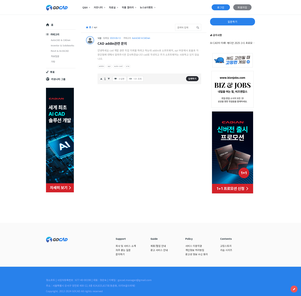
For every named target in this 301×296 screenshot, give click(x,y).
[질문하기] (294, 289)
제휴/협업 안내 (158, 246)
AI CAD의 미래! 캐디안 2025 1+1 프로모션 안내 (232, 43)
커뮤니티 (98, 7)
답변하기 (192, 78)
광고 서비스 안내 (159, 250)
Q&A (85, 7)
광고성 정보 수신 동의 (196, 254)
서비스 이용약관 (193, 246)
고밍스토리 (225, 246)
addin (101, 66)
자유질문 (55, 56)
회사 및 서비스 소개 (126, 246)
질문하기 (232, 21)
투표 (52, 72)
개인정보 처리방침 (194, 250)
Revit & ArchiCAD (60, 50)
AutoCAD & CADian (141, 38)
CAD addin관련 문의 (112, 43)
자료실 (112, 7)
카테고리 (54, 34)
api (109, 66)
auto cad (118, 66)
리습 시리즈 (226, 250)
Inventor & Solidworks (62, 45)
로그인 (220, 7)
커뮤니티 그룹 (58, 79)
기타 (53, 61)
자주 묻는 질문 (123, 250)
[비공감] (109, 78)
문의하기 (120, 254)
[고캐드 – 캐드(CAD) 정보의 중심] (63, 7)
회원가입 (242, 7)
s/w (127, 66)
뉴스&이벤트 (146, 7)
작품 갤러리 (128, 7)
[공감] (101, 78)
